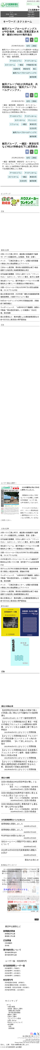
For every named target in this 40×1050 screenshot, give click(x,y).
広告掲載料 (8, 943)
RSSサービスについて (15, 1022)
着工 (34, 69)
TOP (36, 919)
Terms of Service (31, 1042)
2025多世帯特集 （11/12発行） (15, 990)
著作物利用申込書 (11, 955)
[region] (20, 232)
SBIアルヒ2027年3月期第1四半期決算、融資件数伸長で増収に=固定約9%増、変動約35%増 (19, 570)
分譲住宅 (16, 69)
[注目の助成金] (10, 205)
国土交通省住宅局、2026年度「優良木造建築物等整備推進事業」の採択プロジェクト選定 (19, 295)
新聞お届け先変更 (14, 1010)
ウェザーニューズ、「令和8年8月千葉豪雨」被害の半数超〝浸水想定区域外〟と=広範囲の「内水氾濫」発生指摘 (19, 310)
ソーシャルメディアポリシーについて (28, 1038)
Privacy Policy (19, 1042)
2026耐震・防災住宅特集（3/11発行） (17, 987)
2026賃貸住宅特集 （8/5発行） (15, 982)
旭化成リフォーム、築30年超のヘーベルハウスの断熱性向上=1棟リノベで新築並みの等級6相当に (19, 282)
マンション (32, 120)
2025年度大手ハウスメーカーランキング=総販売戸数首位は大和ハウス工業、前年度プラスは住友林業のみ (19, 562)
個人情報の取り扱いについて (31, 1036)
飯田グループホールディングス (24, 73)
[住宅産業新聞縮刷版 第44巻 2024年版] (20, 666)
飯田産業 (33, 77)
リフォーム (14, 124)
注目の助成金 (30, 789)
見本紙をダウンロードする (15, 889)
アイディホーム (30, 61)
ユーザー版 (21, 718)
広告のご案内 (12, 1016)
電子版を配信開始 (14, 1012)
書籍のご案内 (31, 14)
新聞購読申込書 (10, 934)
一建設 (20, 65)
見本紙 (7, 945)
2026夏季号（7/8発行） (13, 968)
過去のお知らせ (32, 860)
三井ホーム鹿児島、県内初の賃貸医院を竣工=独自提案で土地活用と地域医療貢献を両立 (19, 268)
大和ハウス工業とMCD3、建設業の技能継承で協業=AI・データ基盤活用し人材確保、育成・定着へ (19, 255)
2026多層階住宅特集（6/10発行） (16, 985)
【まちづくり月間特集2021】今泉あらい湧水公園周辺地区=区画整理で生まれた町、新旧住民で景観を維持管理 (19, 764)
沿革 (9, 1026)
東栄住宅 (26, 69)
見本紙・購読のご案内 (11, 14)
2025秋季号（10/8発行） (13, 975)
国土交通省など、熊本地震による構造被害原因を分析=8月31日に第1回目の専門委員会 (19, 318)
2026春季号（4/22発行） (13, 971)
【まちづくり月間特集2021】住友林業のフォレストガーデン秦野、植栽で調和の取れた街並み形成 (19, 752)
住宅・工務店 (31, 46)
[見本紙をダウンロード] (23, 912)
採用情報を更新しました (12, 824)
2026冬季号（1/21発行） (13, 973)
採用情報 (11, 1028)
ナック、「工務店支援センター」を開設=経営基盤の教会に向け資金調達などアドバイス (19, 262)
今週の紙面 (31, 12)
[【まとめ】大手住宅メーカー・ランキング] (29, 205)
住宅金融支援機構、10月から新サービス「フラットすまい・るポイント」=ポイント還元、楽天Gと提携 (19, 275)
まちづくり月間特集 (27, 732)
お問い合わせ (31, 16)
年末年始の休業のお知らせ (13, 836)
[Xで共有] (31, 40)
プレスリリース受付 (14, 1018)
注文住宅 (33, 128)
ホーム (11, 12)
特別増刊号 (31, 718)
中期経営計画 (31, 65)
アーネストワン (16, 61)
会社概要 (11, 16)
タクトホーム (10, 65)
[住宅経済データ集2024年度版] (10, 636)
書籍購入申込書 (10, 936)
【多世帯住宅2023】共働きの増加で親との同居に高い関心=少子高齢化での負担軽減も (19, 712)
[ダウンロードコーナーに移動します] (9, 514)
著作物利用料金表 (11, 952)
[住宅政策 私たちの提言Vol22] (29, 636)
